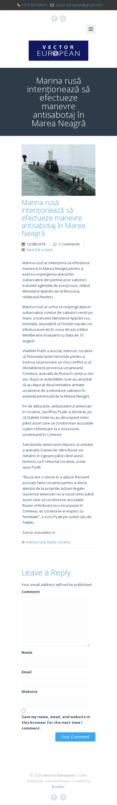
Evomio (58, 786)
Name (27, 652)
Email (27, 671)
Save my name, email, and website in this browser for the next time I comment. (56, 722)
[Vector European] (58, 50)
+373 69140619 (34, 5)
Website (29, 691)
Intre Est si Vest (39, 249)
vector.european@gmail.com (78, 5)
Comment (31, 591)
